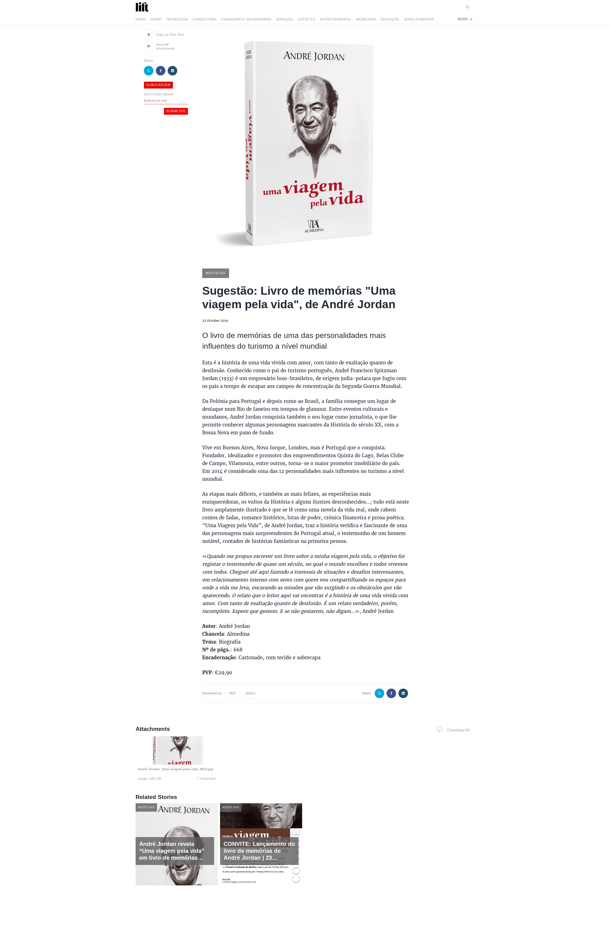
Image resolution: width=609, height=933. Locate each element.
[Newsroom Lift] (143, 12)
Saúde (155, 19)
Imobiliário (366, 19)
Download (207, 778)
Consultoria (204, 19)
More (463, 19)
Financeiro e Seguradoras (246, 19)
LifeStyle (306, 19)
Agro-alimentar (419, 19)
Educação (390, 19)
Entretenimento (335, 19)
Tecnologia (177, 19)
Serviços (284, 19)
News (140, 19)
